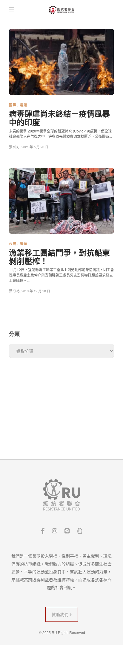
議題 (23, 105)
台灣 (13, 243)
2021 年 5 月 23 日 (34, 146)
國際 (13, 105)
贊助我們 (61, 614)
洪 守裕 (14, 290)
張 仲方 (14, 146)
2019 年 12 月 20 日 (35, 290)
